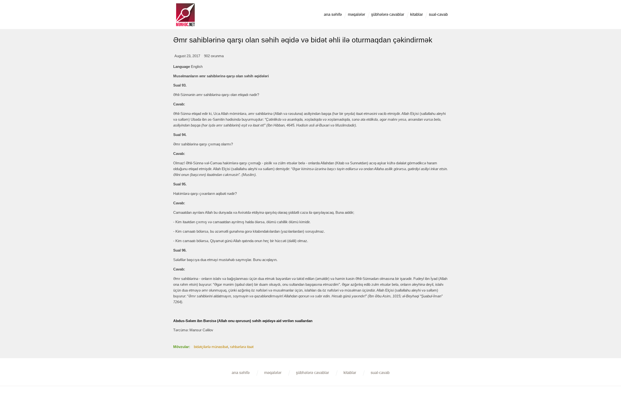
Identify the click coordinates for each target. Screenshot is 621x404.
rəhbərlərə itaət (241, 347)
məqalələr (356, 14)
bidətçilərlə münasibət (211, 347)
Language (181, 66)
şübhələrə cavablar (387, 14)
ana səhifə (333, 14)
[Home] (185, 5)
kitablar (416, 14)
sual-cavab (438, 14)
